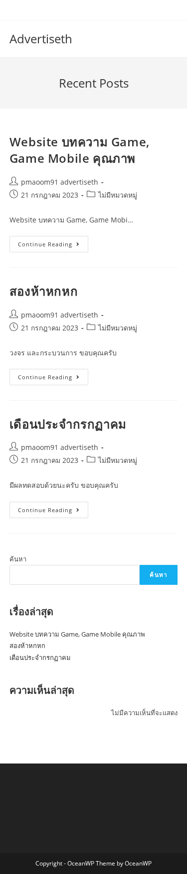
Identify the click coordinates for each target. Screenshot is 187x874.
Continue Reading (53, 245)
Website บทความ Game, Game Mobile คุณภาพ (79, 150)
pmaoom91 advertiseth (59, 182)
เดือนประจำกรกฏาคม (68, 424)
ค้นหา (17, 558)
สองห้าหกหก (43, 291)
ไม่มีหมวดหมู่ (117, 195)
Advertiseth (40, 38)
